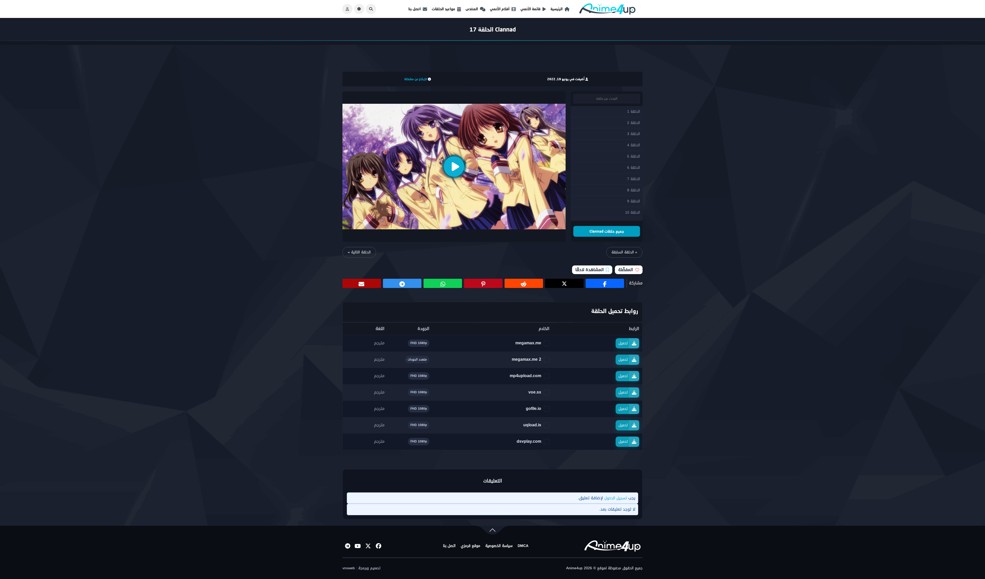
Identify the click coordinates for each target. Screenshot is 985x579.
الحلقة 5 (633, 156)
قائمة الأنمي (530, 9)
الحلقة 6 (633, 167)
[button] (371, 9)
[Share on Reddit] (524, 283)
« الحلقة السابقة (624, 252)
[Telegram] (347, 546)
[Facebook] (378, 546)
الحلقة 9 (633, 201)
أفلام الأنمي (499, 9)
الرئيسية (556, 9)
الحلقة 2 (633, 122)
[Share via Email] (361, 283)
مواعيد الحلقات (443, 9)
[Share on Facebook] (605, 283)
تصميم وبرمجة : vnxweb (361, 568)
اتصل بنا (414, 9)
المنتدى (472, 9)
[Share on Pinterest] (483, 283)
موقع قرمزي (470, 546)
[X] (368, 546)
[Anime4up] (607, 10)
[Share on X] (564, 283)
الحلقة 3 (633, 133)
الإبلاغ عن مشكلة (415, 79)
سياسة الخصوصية (499, 546)
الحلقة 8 (633, 190)
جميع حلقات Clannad (606, 231)
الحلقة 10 (632, 212)
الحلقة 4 (633, 145)
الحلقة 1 (633, 111)
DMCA (523, 546)
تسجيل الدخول (615, 498)
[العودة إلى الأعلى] (492, 531)
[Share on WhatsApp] (442, 283)
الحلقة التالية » (359, 252)
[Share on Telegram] (402, 283)
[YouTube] (358, 546)
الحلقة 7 (633, 178)
